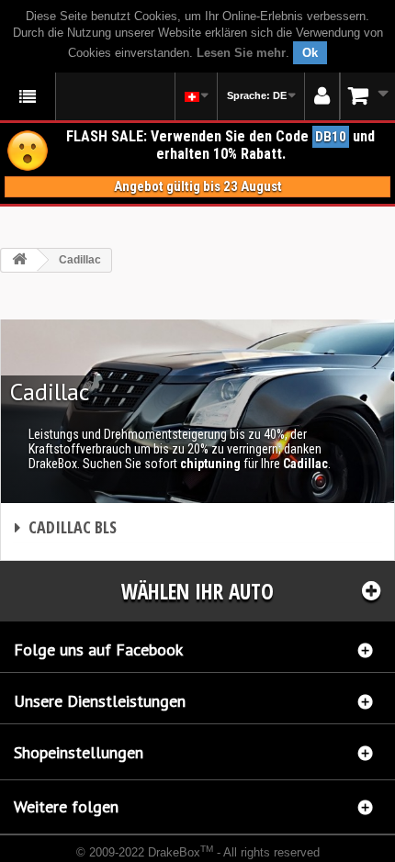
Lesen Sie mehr (241, 53)
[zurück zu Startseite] (19, 260)
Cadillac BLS (66, 527)
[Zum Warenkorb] (367, 96)
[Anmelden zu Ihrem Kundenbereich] (322, 96)
